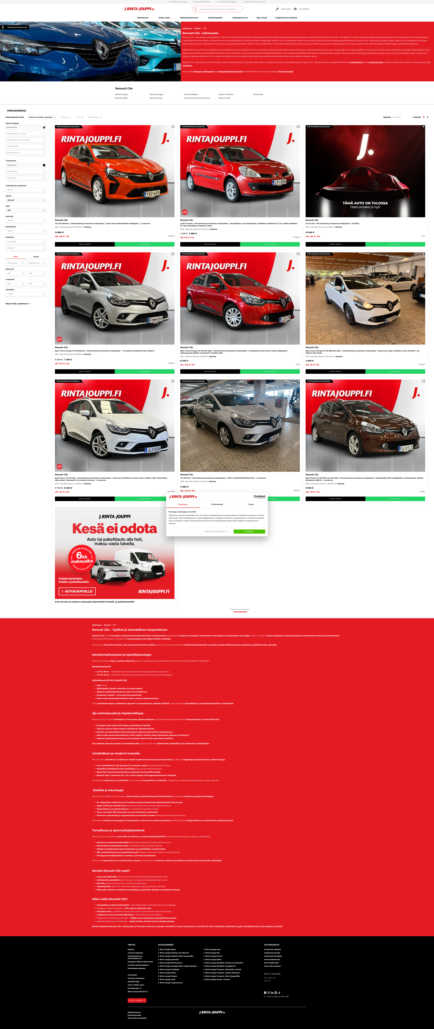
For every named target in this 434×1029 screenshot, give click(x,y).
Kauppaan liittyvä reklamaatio (140, 962)
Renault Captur (121, 94)
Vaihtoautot (187, 28)
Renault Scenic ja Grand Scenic (197, 98)
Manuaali (10, 248)
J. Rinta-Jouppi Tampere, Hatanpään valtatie (222, 969)
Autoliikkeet (166, 945)
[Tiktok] (279, 992)
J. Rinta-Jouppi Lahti (166, 979)
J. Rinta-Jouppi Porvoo (213, 956)
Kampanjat (132, 975)
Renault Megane (191, 94)
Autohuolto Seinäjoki (273, 956)
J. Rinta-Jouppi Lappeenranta (170, 983)
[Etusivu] (139, 9)
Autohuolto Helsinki (272, 949)
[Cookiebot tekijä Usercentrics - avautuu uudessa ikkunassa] (255, 497)
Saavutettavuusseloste (137, 1018)
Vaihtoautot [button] (96, 117)
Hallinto (131, 949)
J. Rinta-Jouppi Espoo (167, 949)
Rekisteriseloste (134, 1012)
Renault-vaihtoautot (203, 72)
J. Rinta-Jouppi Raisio (212, 959)
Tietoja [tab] (251, 504)
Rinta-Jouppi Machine (137, 992)
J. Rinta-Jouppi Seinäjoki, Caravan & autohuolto (223, 963)
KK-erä (36, 257)
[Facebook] (265, 992)
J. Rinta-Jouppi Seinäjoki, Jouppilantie (220, 966)
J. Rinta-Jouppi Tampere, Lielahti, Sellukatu (222, 973)
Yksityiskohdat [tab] (217, 504)
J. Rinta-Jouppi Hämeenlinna (170, 963)
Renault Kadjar (121, 98)
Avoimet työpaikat (135, 953)
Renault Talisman (226, 94)
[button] (18, 304)
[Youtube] (276, 992)
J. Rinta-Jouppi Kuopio (167, 976)
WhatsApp (145, 244)
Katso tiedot (85, 244)
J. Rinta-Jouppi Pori (212, 953)
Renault (198, 28)
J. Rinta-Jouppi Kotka (167, 973)
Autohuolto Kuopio (272, 953)
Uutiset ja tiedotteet (136, 978)
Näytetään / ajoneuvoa (240, 609)
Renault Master (156, 98)
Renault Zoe (258, 94)
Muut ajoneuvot (13, 153)
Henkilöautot (12, 127)
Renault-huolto (286, 72)
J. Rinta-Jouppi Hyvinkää (168, 959)
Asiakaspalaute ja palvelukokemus (135, 957)
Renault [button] (67, 117)
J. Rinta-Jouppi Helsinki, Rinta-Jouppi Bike (175, 956)
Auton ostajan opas (136, 985)
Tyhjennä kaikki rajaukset (44, 117)
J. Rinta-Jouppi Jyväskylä (168, 969)
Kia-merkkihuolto (271, 963)
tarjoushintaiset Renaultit (230, 72)
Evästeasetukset (134, 1015)
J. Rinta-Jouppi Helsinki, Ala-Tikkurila (173, 953)
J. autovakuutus (375, 62)
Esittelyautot (12, 171)
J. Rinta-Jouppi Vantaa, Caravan (217, 979)
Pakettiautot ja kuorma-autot (18, 140)
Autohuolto (271, 945)
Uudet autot (12, 178)
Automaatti (11, 242)
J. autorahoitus (356, 62)
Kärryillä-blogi (133, 982)
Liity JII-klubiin (136, 1000)
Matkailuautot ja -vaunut (16, 134)
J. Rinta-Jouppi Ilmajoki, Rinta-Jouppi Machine (177, 966)
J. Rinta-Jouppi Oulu (212, 949)
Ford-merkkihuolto (272, 959)
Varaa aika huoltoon (272, 966)
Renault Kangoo (156, 94)
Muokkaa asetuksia (215, 531)
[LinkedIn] (272, 992)
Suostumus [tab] (183, 504)
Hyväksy (249, 531)
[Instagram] (269, 992)
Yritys (131, 945)
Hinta (16, 257)
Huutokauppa (134, 988)
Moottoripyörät (13, 146)
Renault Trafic (224, 98)
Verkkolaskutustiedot (136, 968)
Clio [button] (81, 117)
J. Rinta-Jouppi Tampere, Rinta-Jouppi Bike (222, 976)
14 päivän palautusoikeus (138, 965)
